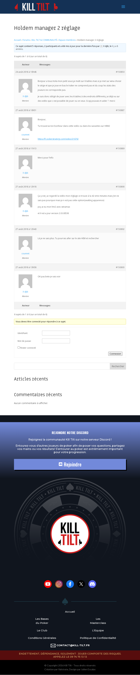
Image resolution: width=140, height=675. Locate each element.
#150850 (120, 71)
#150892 (120, 229)
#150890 (120, 186)
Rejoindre (71, 464)
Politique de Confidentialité (98, 638)
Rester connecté (28, 347)
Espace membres (67, 40)
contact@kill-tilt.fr (73, 645)
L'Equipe (98, 630)
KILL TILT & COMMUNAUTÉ (44, 40)
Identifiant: (23, 333)
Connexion (115, 353)
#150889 (120, 148)
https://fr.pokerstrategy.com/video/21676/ (58, 138)
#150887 (120, 110)
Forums (26, 40)
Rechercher (118, 366)
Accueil (17, 40)
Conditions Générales (42, 638)
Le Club (42, 630)
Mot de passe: (24, 341)
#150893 (120, 267)
